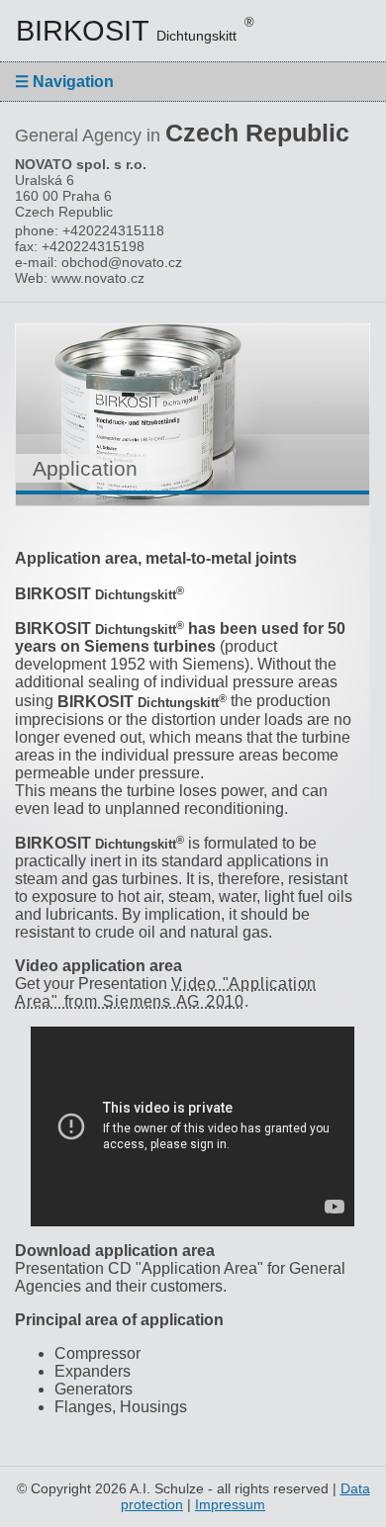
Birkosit (135, 30)
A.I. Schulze (167, 1488)
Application (85, 468)
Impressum (230, 1504)
